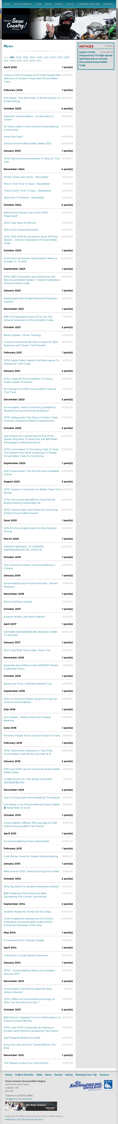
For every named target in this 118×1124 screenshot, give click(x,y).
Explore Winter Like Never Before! (24, 616)
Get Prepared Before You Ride (22, 1037)
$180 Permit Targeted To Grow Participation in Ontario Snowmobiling (32, 1019)
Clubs (39, 1074)
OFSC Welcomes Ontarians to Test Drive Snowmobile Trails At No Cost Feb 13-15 (28, 752)
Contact (104, 1074)
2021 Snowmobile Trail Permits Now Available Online (31, 473)
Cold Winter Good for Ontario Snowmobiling (31, 856)
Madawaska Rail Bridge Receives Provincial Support (30, 300)
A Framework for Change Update (24, 940)
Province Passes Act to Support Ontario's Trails (32, 735)
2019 (59, 57)
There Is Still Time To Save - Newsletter (27, 190)
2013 (32, 60)
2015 (19, 60)
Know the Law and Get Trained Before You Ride (30, 1046)
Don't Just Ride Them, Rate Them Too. (27, 650)
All (11, 57)
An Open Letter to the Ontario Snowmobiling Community (31, 128)
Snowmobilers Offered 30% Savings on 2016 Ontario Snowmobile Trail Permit (30, 824)
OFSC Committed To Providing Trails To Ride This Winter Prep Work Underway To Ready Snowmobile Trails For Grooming (31, 452)
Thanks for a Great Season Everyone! (26, 955)
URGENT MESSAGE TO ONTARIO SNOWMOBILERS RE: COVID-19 (24, 548)
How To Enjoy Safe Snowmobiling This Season (32, 797)
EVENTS (59, 4)
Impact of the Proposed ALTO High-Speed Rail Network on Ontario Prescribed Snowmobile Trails (32, 78)
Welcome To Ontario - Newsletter (24, 197)
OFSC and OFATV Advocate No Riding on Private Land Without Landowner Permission (31, 1029)
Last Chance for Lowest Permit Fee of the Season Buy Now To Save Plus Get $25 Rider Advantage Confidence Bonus (30, 439)
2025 (25, 57)
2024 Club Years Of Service (20, 222)
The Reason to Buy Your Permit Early (26, 1063)
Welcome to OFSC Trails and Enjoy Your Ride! (31, 871)
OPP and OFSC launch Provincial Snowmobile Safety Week (32, 771)
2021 (46, 57)
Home (8, 1074)
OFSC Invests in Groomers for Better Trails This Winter (32, 491)
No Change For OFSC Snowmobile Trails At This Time (30, 390)
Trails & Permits (24, 1074)
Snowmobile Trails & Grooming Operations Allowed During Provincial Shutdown (30, 409)
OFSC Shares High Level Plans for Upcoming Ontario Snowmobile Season (31, 511)
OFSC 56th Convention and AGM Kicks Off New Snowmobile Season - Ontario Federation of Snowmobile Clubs (32, 280)
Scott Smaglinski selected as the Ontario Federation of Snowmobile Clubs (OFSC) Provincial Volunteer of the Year (28, 922)
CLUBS (38, 4)
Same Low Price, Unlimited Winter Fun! (28, 683)
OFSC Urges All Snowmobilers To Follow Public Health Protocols (28, 380)
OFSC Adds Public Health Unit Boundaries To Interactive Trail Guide (31, 362)
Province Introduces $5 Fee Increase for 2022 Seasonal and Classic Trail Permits (31, 344)
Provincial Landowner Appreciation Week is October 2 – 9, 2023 (30, 260)
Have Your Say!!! (13, 136)
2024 (32, 57)
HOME (7, 4)
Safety (69, 1074)
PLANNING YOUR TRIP (88, 4)
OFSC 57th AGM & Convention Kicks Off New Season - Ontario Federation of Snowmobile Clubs (31, 240)
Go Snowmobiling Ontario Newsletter (26, 841)
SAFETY (70, 4)
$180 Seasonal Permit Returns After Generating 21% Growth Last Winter (25, 895)
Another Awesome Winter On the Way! (27, 911)
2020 (53, 57)
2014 (25, 60)
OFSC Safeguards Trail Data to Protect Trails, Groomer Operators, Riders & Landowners (31, 419)
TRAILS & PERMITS (22, 4)
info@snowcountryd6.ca (18, 1098)
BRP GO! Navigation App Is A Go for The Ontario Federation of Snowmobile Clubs (28, 318)
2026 (18, 57)
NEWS (48, 4)
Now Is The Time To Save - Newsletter (27, 183)
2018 (66, 57)
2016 (12, 60)
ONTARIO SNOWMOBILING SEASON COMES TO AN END (31, 633)
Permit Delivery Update (18, 601)
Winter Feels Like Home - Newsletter (26, 177)
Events (58, 1074)
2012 (38, 60)
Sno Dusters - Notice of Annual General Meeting (27, 719)
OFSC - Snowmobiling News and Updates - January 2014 (30, 972)
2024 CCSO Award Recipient (21, 229)
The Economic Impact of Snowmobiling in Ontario (29, 566)
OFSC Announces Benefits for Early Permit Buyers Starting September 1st (29, 501)
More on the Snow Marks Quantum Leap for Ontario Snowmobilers (30, 700)
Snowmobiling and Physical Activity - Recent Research (31, 585)
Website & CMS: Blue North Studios (24, 1119)
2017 (6, 60)
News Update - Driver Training (22, 335)
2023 (39, 57)
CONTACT (108, 4)
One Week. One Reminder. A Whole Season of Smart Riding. (32, 99)
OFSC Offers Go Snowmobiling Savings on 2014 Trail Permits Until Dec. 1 (29, 1001)
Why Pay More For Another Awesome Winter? (31, 886)
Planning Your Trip (86, 1074)
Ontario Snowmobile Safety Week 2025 (27, 143)
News (48, 1074)
